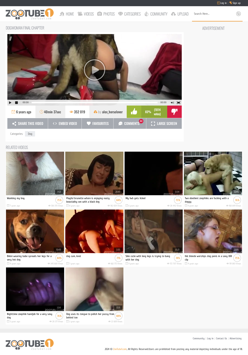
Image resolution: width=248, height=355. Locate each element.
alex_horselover (112, 111)
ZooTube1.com (120, 349)
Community (199, 338)
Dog (30, 134)
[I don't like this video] (174, 112)
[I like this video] (134, 112)
